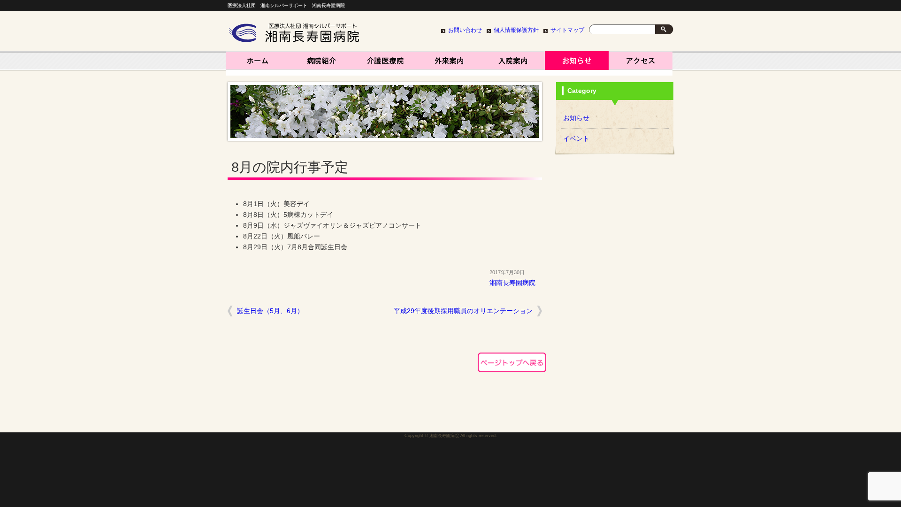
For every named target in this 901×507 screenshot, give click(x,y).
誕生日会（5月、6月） (270, 311)
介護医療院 (385, 63)
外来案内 (449, 63)
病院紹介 (321, 63)
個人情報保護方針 (516, 30)
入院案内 (513, 63)
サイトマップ (567, 30)
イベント (576, 138)
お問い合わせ (465, 30)
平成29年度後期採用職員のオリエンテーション (463, 311)
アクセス (640, 63)
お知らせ (577, 63)
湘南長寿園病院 (258, 63)
